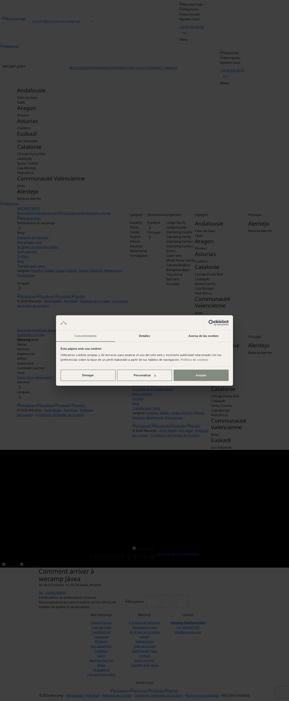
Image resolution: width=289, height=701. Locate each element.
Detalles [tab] (144, 336)
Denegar (88, 375)
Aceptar (201, 375)
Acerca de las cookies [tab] (203, 336)
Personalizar (142, 375)
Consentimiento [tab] (86, 336)
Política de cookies (194, 359)
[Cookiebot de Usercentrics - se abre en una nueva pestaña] (211, 323)
